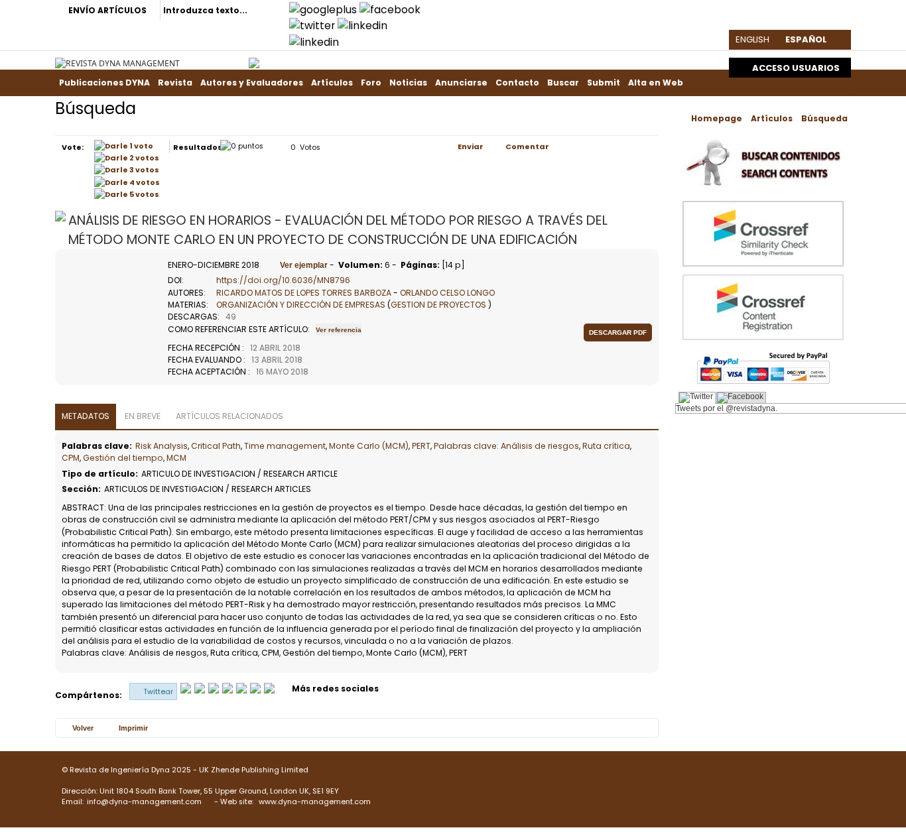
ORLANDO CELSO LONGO (447, 292)
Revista (175, 82)
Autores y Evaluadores (251, 82)
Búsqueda (824, 118)
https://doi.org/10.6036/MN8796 (283, 280)
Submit (603, 82)
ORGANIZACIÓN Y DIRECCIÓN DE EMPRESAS (300, 304)
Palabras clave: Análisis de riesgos (506, 445)
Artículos (332, 82)
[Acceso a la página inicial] (117, 63)
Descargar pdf (618, 332)
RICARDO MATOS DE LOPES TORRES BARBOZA (303, 292)
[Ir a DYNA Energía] (254, 59)
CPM (71, 457)
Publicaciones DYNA (104, 82)
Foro (371, 82)
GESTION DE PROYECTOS (438, 304)
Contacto (517, 82)
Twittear (158, 691)
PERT (421, 445)
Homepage (716, 118)
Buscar (563, 82)
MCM (176, 457)
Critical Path (216, 445)
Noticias (408, 82)
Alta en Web (655, 82)
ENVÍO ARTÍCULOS (107, 10)
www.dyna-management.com (315, 801)
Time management (285, 445)
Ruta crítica (606, 445)
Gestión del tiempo (123, 457)
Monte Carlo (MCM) (369, 445)
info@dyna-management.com (144, 801)
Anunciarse (461, 82)
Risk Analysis (161, 445)
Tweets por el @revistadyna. (726, 408)
